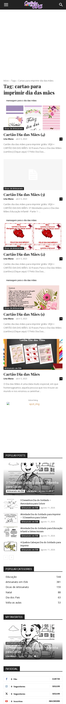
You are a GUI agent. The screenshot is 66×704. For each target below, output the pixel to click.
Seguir (56, 686)
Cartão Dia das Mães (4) (24, 134)
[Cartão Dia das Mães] (33, 354)
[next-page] (11, 557)
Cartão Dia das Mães (22, 374)
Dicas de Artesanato (14, 128)
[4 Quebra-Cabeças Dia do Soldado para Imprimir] (11, 546)
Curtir (56, 679)
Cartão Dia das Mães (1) (24, 314)
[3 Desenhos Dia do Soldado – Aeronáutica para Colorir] (11, 503)
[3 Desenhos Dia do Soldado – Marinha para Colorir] (33, 479)
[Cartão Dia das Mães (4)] (33, 114)
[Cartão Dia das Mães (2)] (33, 234)
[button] (6, 5)
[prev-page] (6, 557)
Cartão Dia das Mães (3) (24, 194)
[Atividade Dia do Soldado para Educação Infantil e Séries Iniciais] (11, 531)
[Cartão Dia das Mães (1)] (33, 294)
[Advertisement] (33, 44)
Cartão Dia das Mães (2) (24, 254)
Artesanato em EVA (13, 368)
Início (6, 80)
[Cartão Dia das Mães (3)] (33, 174)
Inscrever (54, 701)
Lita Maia (9, 139)
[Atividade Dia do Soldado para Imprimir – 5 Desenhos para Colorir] (11, 517)
